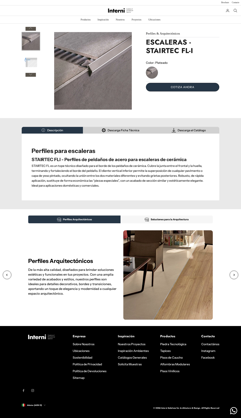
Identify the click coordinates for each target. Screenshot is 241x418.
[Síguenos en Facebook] (23, 390)
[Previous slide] (7, 275)
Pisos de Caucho (171, 357)
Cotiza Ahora (182, 87)
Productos (86, 19)
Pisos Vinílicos (169, 371)
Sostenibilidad (82, 357)
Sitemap (79, 378)
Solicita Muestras (130, 364)
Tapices (165, 351)
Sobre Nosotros (83, 344)
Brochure (225, 2)
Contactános (210, 344)
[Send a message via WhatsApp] (233, 410)
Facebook (208, 357)
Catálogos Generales (132, 357)
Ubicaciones (154, 19)
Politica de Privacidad (87, 364)
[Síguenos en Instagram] (32, 390)
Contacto (235, 2)
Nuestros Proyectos (131, 344)
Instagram (208, 351)
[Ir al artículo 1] (31, 41)
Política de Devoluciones (89, 371)
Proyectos (136, 19)
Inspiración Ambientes (133, 351)
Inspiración (103, 19)
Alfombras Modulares (175, 364)
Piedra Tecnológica (173, 344)
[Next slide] (234, 275)
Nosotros (120, 19)
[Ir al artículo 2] (31, 62)
